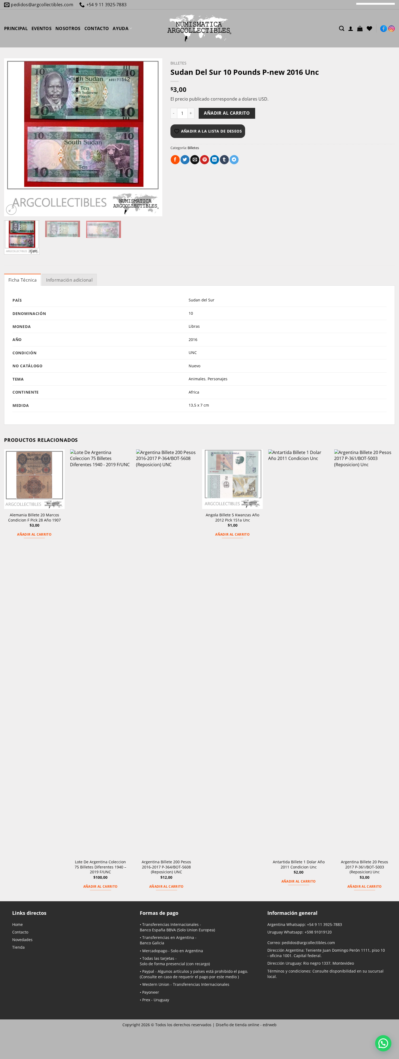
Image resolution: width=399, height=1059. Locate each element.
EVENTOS (41, 28)
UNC (193, 352)
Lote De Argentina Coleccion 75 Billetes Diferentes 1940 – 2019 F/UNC (100, 867)
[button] (360, 28)
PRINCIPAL (16, 28)
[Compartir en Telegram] (234, 159)
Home (17, 924)
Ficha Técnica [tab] (22, 280)
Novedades (22, 939)
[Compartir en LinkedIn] (214, 159)
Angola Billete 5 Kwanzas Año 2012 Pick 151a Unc (232, 518)
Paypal (148, 971)
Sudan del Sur (201, 299)
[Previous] (14, 137)
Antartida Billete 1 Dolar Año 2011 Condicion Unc (299, 865)
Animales (197, 378)
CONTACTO (96, 28)
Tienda (18, 947)
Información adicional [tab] (69, 280)
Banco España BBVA (158, 929)
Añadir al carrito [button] (34, 534)
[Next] (152, 137)
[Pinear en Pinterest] (204, 159)
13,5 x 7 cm (199, 405)
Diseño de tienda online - (246, 1024)
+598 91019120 (318, 932)
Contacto (20, 932)
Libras (194, 326)
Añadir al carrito (227, 113)
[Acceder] (350, 28)
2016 (193, 339)
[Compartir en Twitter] (184, 159)
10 (191, 313)
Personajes (217, 378)
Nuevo (194, 365)
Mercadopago (154, 950)
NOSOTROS (68, 28)
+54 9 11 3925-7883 (324, 924)
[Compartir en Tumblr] (224, 159)
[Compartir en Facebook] (175, 159)
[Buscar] (341, 28)
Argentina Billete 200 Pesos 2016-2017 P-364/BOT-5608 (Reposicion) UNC (166, 867)
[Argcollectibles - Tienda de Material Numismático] (199, 28)
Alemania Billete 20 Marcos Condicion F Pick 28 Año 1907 (34, 518)
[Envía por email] (194, 159)
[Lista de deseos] (369, 28)
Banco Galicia (152, 942)
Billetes (178, 63)
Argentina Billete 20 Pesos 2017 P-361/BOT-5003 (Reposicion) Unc (364, 867)
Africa (194, 392)
